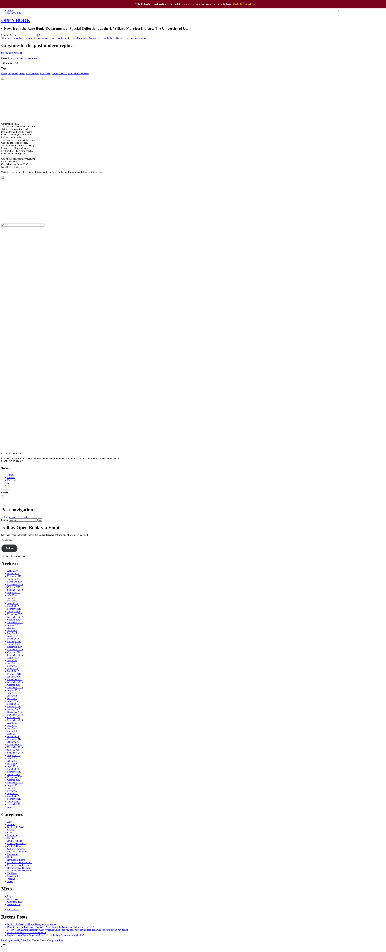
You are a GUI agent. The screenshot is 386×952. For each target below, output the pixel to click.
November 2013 (15, 747)
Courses (11, 832)
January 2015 (13, 709)
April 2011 (12, 807)
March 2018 (13, 606)
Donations (12, 835)
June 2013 (12, 761)
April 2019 (12, 571)
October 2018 (13, 587)
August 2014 (13, 723)
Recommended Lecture (18, 865)
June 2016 (12, 663)
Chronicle (12, 830)
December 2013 (14, 744)
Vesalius (11, 878)
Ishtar (22, 73)
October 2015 (13, 685)
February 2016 (14, 674)
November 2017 (15, 617)
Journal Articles (14, 840)
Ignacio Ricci (57, 940)
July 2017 (12, 628)
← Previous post (9, 517)
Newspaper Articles (16, 843)
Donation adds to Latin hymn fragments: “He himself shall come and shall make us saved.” (50, 927)
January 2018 (13, 611)
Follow (9, 548)
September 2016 (15, 655)
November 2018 (15, 584)
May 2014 (12, 731)
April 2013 (12, 766)
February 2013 (14, 771)
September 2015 (15, 687)
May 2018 (12, 600)
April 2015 (12, 701)
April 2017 (12, 636)
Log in (10, 896)
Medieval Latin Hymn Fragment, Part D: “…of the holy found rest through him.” (45, 935)
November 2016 (15, 649)
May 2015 (12, 698)
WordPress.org (14, 904)
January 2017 (13, 644)
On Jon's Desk (14, 846)
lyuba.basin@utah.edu (245, 4)
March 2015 (13, 704)
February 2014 (14, 739)
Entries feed (13, 899)
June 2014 (12, 728)
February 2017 (14, 641)
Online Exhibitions (16, 849)
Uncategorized (30, 58)
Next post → (24, 517)
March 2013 (13, 769)
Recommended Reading (18, 868)
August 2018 (13, 592)
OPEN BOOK (15, 20)
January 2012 (13, 801)
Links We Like (14, 13)
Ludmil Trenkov (59, 73)
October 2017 (13, 619)
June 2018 (12, 598)
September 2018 (15, 590)
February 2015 (14, 706)
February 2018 (14, 609)
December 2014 (14, 712)
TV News (12, 873)
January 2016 (13, 676)
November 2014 (15, 714)
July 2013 (12, 758)
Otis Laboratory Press (78, 73)
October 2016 (13, 652)
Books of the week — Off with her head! (26, 932)
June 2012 (12, 788)
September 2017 (15, 622)
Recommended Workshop (19, 870)
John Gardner (32, 73)
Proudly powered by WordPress (16, 940)
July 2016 (12, 660)
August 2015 (13, 690)
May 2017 (12, 633)
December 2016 (14, 647)
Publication (12, 854)
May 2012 (12, 790)
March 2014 (13, 736)
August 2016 (13, 657)
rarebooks (16, 58)
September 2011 (15, 804)
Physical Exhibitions (17, 851)
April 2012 (12, 793)
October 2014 (13, 717)
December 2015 (14, 679)
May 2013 (12, 763)
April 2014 (12, 733)
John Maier (45, 73)
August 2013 (13, 755)
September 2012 (15, 782)
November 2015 (15, 682)
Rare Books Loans (16, 859)
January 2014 (13, 742)
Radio (10, 857)
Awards (11, 824)
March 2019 (13, 573)
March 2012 (13, 796)
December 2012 (14, 777)
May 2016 (12, 666)
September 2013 (15, 752)
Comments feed (14, 901)
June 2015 (12, 695)
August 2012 (13, 785)
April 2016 (12, 668)
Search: (4, 35)
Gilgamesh (13, 73)
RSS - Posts (13, 909)
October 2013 (13, 750)
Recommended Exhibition (19, 862)
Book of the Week (16, 827)
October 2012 (13, 780)
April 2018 (12, 603)
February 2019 (14, 576)
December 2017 (14, 614)
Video (10, 881)
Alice (9, 821)
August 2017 (13, 625)
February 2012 (14, 799)
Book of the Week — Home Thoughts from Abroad (32, 924)
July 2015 (12, 693)
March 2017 (13, 638)
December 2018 (14, 581)
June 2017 (12, 630)
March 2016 (13, 671)
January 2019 (13, 579)
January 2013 (13, 774)
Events (10, 838)
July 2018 (12, 595)
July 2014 (12, 725)
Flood (4, 73)
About (10, 10)
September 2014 (15, 720)
